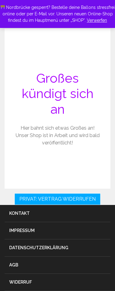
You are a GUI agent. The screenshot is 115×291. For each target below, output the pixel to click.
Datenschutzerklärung (38, 247)
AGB (13, 264)
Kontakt (19, 213)
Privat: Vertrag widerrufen (57, 199)
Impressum (22, 230)
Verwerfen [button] (97, 20)
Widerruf (20, 282)
